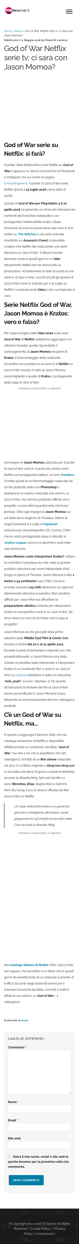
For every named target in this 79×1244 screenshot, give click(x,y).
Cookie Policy (40, 1229)
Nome (13, 1102)
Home (8, 31)
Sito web (14, 1138)
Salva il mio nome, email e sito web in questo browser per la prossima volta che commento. (38, 1162)
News (18, 31)
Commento (17, 1047)
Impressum (45, 1234)
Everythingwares (16, 183)
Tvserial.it (17, 10)
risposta (21, 675)
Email (13, 1120)
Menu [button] (69, 11)
